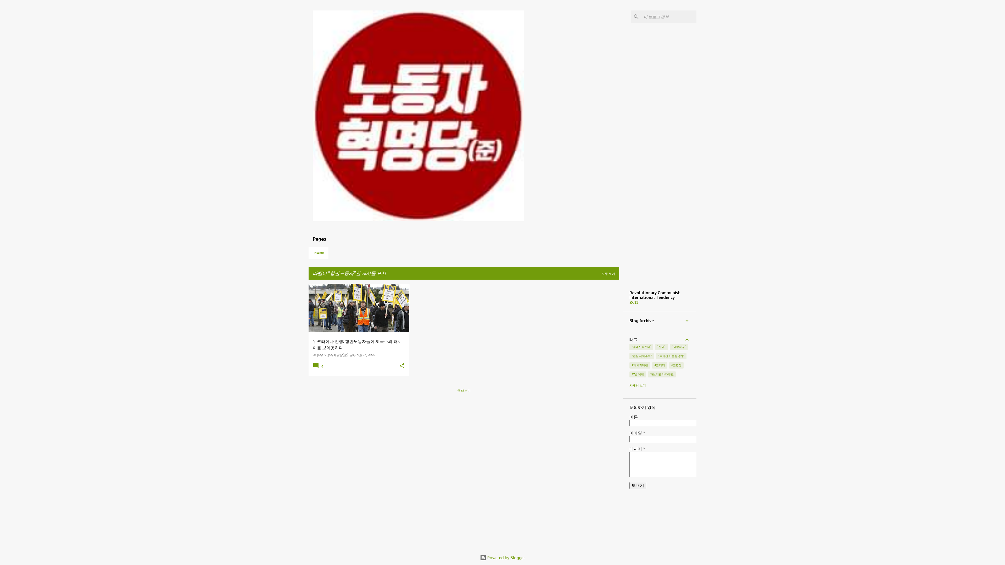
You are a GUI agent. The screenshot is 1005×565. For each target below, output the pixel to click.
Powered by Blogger (505, 557)
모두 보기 (608, 273)
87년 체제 (638, 374)
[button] (402, 366)
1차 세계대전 (640, 365)
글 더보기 (464, 390)
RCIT (634, 302)
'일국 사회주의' (641, 346)
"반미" (661, 346)
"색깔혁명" (679, 346)
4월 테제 (659, 365)
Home (319, 253)
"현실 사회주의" (642, 356)
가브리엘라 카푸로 (662, 374)
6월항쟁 (676, 365)
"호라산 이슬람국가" (671, 356)
